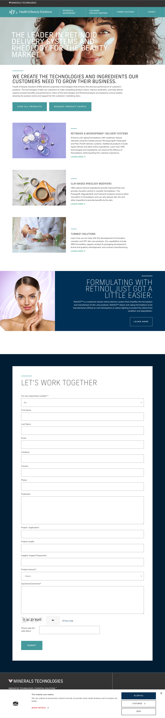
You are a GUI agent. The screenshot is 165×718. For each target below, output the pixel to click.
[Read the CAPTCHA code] (53, 620)
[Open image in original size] (22, 2)
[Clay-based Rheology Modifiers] (39, 187)
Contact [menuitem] (151, 12)
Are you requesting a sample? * (34, 396)
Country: (25, 466)
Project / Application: (30, 527)
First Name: (26, 410)
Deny (138, 711)
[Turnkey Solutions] (39, 234)
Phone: (24, 480)
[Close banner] (161, 693)
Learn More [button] (77, 156)
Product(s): (26, 494)
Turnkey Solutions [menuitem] (125, 12)
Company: (25, 452)
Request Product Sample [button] (70, 106)
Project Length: (27, 541)
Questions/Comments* (31, 583)
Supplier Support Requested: (34, 555)
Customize (137, 704)
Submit (31, 645)
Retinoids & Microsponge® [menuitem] (69, 12)
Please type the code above (28, 629)
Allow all (138, 696)
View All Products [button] (29, 106)
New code (68, 621)
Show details (39, 708)
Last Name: (26, 424)
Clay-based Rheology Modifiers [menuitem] (98, 12)
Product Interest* (28, 569)
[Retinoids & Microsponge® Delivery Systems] (39, 140)
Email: (23, 438)
